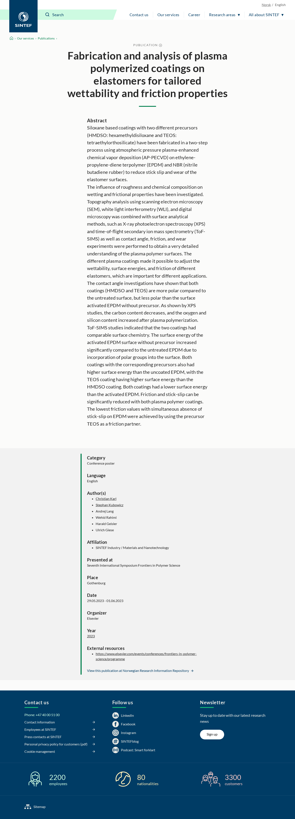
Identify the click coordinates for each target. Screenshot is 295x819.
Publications (46, 38)
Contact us (139, 14)
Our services (168, 14)
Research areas (222, 14)
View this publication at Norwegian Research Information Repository (138, 670)
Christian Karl (106, 499)
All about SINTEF (264, 14)
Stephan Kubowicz (109, 505)
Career (194, 14)
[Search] (47, 14)
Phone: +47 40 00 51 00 (42, 715)
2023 (91, 636)
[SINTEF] (23, 16)
